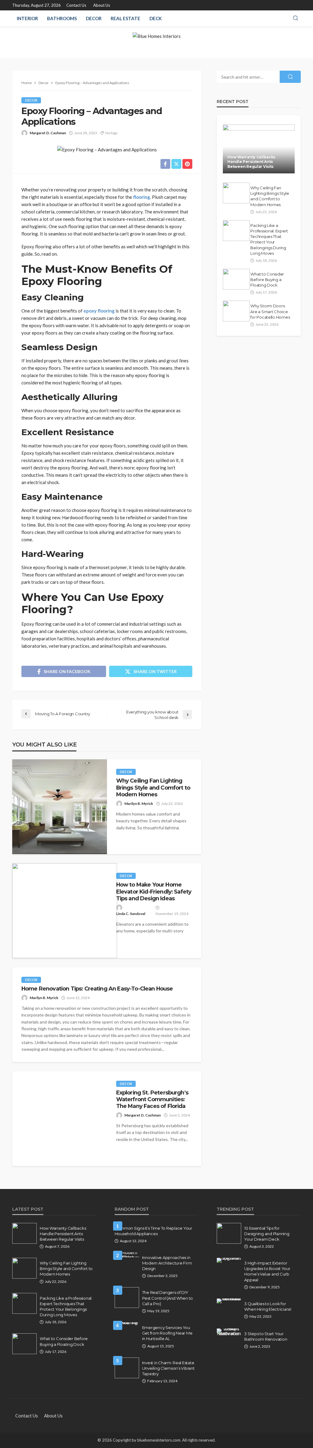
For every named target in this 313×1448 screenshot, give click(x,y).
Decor (93, 18)
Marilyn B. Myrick (138, 803)
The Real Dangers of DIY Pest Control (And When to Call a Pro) (167, 1298)
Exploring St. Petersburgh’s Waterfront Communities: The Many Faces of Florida (152, 1099)
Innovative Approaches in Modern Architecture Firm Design (167, 1263)
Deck (155, 18)
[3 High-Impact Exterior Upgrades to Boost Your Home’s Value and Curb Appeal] (229, 1260)
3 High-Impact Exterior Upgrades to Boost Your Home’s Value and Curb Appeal (267, 1271)
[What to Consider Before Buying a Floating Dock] (236, 279)
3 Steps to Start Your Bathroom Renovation (265, 1336)
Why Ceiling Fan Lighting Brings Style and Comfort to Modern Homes (153, 787)
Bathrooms (62, 18)
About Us (101, 5)
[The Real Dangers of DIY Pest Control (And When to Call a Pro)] (127, 1297)
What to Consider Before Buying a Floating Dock (267, 279)
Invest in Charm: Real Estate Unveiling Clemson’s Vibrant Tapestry (168, 1368)
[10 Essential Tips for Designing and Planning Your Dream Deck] (229, 1233)
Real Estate (125, 18)
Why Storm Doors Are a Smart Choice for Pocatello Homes (270, 311)
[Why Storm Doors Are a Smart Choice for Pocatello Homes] (236, 311)
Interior (27, 18)
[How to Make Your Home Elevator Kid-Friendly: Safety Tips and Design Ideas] (64, 910)
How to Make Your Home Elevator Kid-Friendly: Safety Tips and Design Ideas (154, 891)
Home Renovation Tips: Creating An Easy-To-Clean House (97, 988)
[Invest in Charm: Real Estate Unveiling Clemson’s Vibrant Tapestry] (127, 1367)
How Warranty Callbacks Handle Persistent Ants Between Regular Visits (251, 162)
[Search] (295, 18)
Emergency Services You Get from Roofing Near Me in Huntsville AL (167, 1333)
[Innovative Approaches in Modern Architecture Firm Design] (127, 1254)
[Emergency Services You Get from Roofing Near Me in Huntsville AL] (127, 1324)
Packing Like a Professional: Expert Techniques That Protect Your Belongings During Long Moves (269, 239)
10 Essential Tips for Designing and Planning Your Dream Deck (266, 1234)
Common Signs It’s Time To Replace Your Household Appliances (153, 1231)
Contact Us (76, 5)
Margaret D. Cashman (48, 133)
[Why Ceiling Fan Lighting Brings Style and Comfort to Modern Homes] (59, 806)
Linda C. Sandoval (130, 913)
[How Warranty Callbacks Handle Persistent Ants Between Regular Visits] (259, 148)
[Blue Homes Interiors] (157, 42)
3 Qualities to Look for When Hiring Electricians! (267, 1306)
